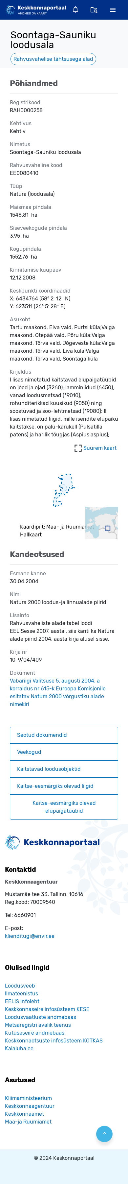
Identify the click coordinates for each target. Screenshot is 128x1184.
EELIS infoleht (22, 1001)
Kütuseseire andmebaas (34, 1033)
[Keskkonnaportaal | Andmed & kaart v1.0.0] (35, 10)
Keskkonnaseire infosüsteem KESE (47, 1009)
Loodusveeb (20, 986)
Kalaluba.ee (19, 1048)
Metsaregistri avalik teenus (38, 1025)
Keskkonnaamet (24, 1114)
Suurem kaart (100, 448)
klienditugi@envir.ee (29, 936)
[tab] (64, 735)
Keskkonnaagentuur (29, 1106)
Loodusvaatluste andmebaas (40, 1017)
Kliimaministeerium (28, 1098)
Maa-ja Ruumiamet (28, 1122)
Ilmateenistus (21, 993)
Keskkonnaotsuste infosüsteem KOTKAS (54, 1041)
